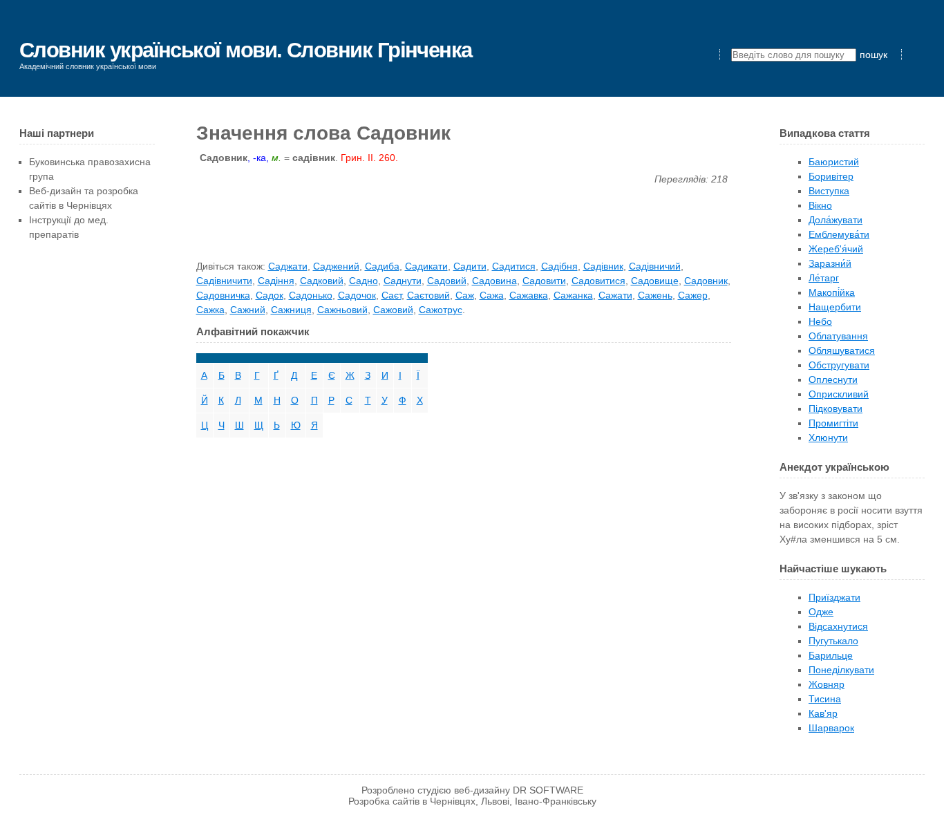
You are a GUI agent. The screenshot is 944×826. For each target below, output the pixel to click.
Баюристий (834, 161)
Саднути (403, 280)
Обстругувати (839, 364)
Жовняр (826, 684)
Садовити (544, 280)
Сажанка (573, 295)
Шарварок (831, 727)
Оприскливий (839, 394)
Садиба (382, 266)
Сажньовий (342, 309)
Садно (363, 280)
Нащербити (835, 306)
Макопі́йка (832, 292)
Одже (821, 611)
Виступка (829, 190)
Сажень (655, 295)
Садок (269, 295)
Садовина (494, 280)
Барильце (831, 655)
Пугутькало (833, 640)
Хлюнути (828, 437)
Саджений (336, 266)
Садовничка (223, 295)
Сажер (693, 295)
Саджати (288, 266)
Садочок (357, 295)
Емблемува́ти (839, 234)
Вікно (820, 205)
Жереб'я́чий (836, 248)
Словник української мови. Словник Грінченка (245, 50)
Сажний (247, 309)
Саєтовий (428, 295)
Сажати (615, 295)
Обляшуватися (842, 350)
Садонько (310, 295)
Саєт (391, 295)
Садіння (276, 280)
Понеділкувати (841, 669)
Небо (820, 321)
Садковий (321, 280)
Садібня (559, 266)
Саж (464, 295)
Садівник (603, 266)
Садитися (514, 266)
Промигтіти (833, 423)
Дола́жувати (835, 219)
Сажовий (393, 309)
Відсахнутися (838, 626)
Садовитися (598, 280)
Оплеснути (833, 379)
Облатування (838, 335)
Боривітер (831, 176)
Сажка (210, 309)
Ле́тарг (824, 277)
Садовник (706, 280)
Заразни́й (830, 263)
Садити (470, 266)
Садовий (446, 280)
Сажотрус (440, 309)
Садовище (655, 280)
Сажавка (528, 295)
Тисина (825, 698)
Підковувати (835, 408)
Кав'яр (823, 713)
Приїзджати (834, 597)
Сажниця (291, 309)
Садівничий (655, 266)
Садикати (426, 266)
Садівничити (224, 280)
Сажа (492, 295)
